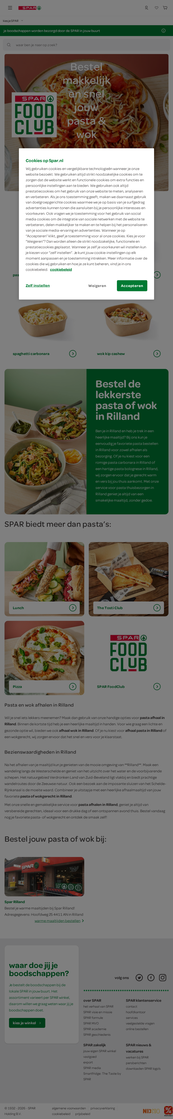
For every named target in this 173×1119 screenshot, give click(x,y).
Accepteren (132, 285)
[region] (86, 223)
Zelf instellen (38, 285)
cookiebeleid (61, 269)
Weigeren (97, 285)
